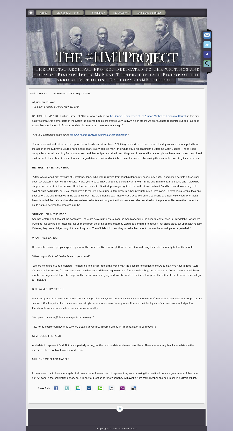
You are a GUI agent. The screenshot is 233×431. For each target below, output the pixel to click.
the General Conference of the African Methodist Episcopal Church (148, 116)
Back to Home (37, 93)
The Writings (96, 12)
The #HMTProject (116, 56)
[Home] (31, 12)
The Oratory (120, 12)
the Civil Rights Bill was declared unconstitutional (98, 134)
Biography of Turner (68, 12)
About (43, 12)
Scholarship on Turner (148, 12)
